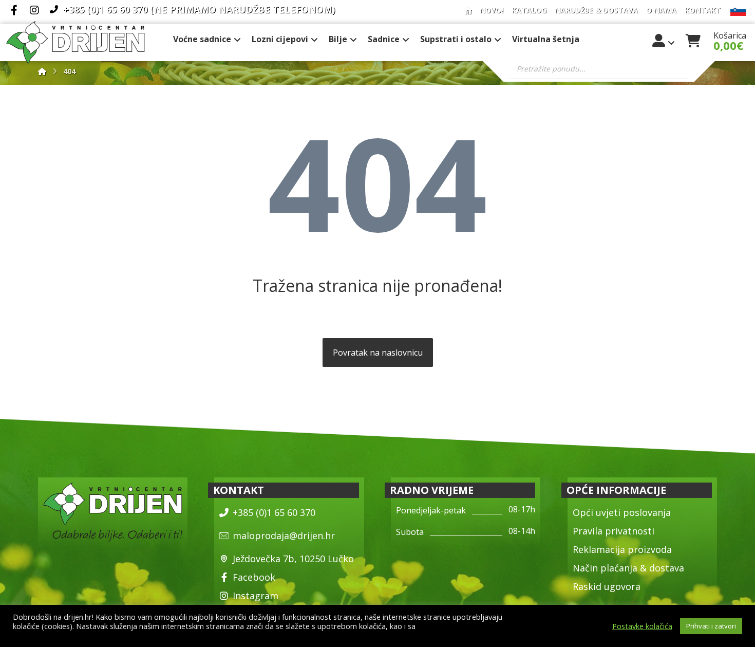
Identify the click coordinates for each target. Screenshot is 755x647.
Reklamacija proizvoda (622, 549)
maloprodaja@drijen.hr (284, 535)
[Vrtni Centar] (75, 42)
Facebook (254, 577)
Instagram (255, 595)
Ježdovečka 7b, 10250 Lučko (293, 558)
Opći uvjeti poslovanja (622, 512)
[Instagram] (34, 10)
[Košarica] (693, 39)
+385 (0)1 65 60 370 (274, 512)
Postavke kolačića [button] (642, 626)
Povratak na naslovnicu (378, 352)
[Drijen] (42, 71)
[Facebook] (14, 10)
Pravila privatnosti (613, 531)
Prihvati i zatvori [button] (711, 626)
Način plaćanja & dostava (628, 568)
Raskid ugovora (606, 586)
